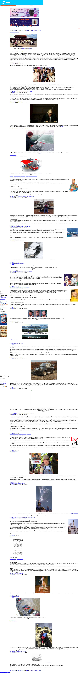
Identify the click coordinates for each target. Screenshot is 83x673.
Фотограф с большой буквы (16, 101)
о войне (45, 515)
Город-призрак (14, 387)
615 (34, 30)
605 (20, 30)
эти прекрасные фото (74, 513)
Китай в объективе (15, 32)
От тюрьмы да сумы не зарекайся (17, 559)
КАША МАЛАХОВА (16, 62)
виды (40, 515)
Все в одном (14, 155)
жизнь (43, 515)
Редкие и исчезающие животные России (19, 651)
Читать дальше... (12, 90)
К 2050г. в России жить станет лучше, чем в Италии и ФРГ (22, 91)
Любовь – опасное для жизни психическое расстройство (21, 434)
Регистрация (2, 299)
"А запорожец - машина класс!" (17, 357)
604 (19, 30)
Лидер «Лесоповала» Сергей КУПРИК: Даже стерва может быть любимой (24, 176)
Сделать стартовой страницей (5, 672)
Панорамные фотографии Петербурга (18, 483)
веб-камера (30, 48)
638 (39, 30)
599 (12, 30)
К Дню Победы (14, 451)
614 (33, 30)
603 (18, 30)
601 (15, 30)
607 (23, 30)
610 (28, 30)
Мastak (13, 51)
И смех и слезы (14, 307)
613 (32, 30)
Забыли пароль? (3, 297)
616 (36, 30)
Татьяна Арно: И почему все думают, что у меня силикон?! (22, 271)
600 (14, 30)
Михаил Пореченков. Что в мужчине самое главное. (20, 287)
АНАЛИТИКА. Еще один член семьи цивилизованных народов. (23, 413)
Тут (11, 339)
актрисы (48, 515)
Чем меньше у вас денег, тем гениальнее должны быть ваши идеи (23, 196)
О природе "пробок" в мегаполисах (18, 263)
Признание (14, 536)
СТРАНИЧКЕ (49, 662)
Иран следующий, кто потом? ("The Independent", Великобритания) (23, 517)
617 (37, 30)
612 (30, 30)
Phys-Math (2, 383)
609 (26, 30)
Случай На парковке (15, 596)
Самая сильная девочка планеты (17, 573)
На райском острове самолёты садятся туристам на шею (21, 226)
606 (22, 30)
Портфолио (61, 126)
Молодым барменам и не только (17, 343)
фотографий (23, 48)
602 (16, 30)
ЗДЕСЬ (40, 153)
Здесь (28, 332)
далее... (5, 383)
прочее (52, 515)
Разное (11, 32)
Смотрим (39, 173)
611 (29, 30)
